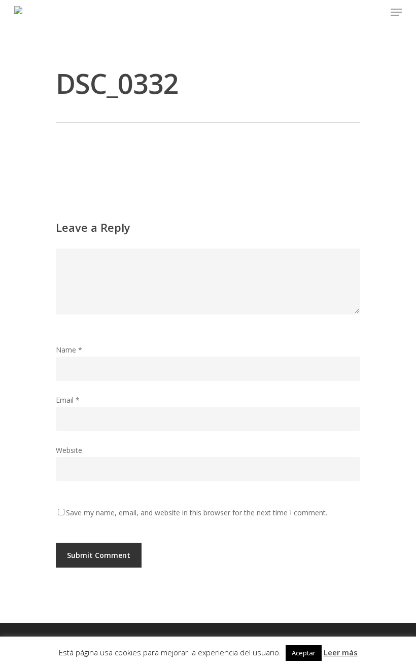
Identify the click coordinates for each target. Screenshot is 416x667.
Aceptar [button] (304, 652)
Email (68, 400)
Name (69, 350)
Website (69, 450)
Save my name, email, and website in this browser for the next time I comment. (196, 512)
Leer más (341, 652)
